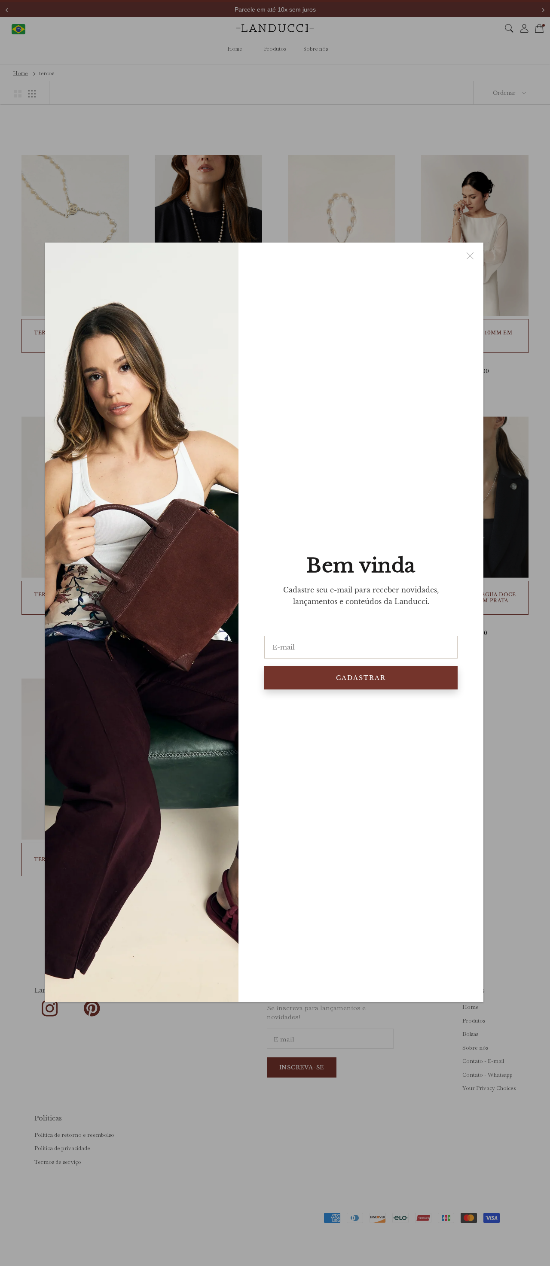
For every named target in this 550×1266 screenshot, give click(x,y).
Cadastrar (361, 678)
